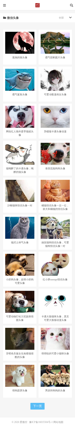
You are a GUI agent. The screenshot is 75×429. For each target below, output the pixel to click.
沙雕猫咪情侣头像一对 (19, 205)
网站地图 (58, 422)
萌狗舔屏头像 (19, 390)
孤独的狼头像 (19, 57)
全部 (61, 17)
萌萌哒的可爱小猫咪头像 (55, 353)
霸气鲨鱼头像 (19, 94)
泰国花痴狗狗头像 (55, 168)
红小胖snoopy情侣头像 (55, 279)
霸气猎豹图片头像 (55, 57)
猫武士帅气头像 (20, 242)
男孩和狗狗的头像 (55, 390)
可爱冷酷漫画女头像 (55, 94)
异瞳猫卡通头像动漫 (55, 131)
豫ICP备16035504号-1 (41, 422)
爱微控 (37, 5)
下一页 (37, 406)
